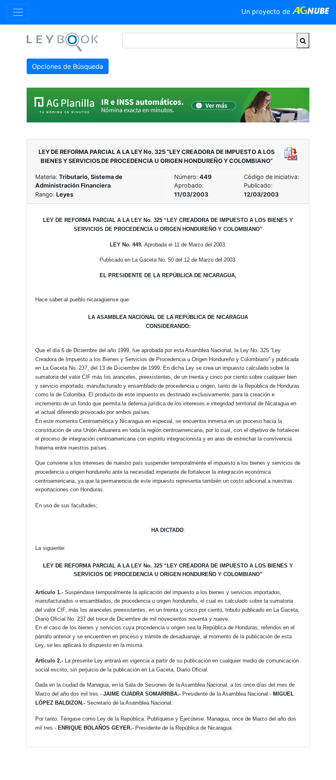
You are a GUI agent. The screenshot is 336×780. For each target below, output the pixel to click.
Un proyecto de (266, 11)
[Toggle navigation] (18, 12)
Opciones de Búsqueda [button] (67, 66)
